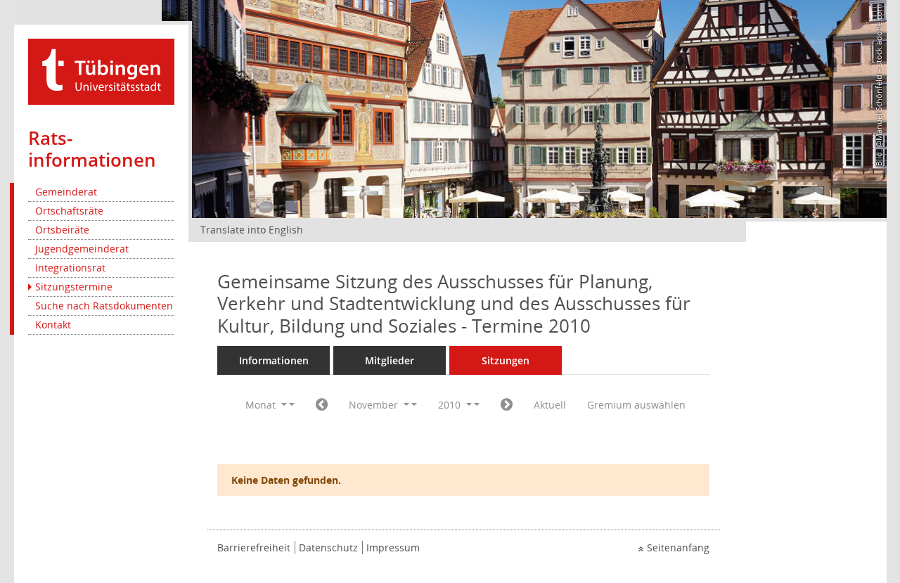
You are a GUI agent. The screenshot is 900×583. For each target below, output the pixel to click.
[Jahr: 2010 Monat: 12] (506, 405)
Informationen (274, 360)
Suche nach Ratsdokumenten (104, 305)
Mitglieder (389, 360)
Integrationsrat (70, 267)
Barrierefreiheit (253, 547)
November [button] (375, 404)
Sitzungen (505, 360)
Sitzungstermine (73, 286)
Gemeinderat (66, 191)
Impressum (393, 547)
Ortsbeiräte (62, 229)
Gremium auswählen (636, 404)
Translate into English (251, 229)
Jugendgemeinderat (82, 248)
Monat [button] (261, 404)
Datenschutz (328, 547)
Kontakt (53, 324)
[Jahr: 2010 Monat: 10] (321, 405)
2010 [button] (450, 404)
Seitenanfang (678, 547)
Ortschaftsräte (69, 210)
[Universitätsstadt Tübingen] (101, 70)
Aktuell (550, 404)
